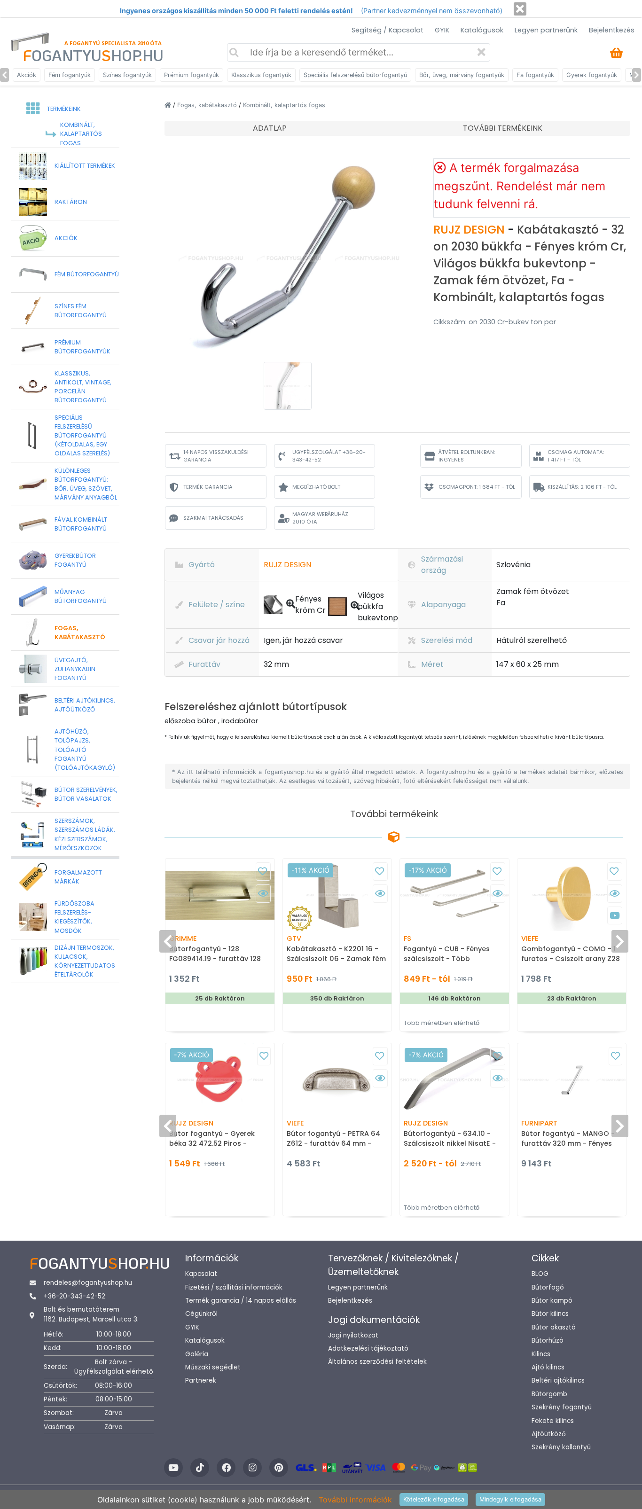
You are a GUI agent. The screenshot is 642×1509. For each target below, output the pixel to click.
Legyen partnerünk (546, 30)
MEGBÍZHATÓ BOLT (316, 487)
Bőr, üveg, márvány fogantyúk (461, 74)
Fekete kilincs (553, 1420)
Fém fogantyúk (69, 74)
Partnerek (200, 1380)
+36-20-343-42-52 (74, 1296)
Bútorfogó (548, 1287)
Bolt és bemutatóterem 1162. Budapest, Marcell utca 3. (91, 1314)
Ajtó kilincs (548, 1367)
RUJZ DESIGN (470, 229)
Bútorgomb (549, 1394)
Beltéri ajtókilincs (558, 1380)
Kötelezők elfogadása (433, 1499)
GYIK (442, 30)
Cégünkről (201, 1313)
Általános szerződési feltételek (377, 1361)
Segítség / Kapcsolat (387, 30)
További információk (355, 1499)
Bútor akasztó (554, 1327)
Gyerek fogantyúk (591, 74)
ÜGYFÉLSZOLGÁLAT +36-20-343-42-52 (329, 456)
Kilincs (541, 1354)
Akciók (26, 74)
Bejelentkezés (611, 30)
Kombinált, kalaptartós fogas (284, 105)
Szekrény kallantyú (561, 1447)
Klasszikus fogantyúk (261, 74)
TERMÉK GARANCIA (208, 487)
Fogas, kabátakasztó (208, 105)
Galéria (196, 1354)
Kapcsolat (201, 1273)
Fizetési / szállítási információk (233, 1287)
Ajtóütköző (549, 1434)
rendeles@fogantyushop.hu (88, 1282)
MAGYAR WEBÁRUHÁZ (320, 518)
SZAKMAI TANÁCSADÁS (213, 518)
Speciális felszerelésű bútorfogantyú (355, 74)
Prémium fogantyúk (191, 74)
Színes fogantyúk (127, 74)
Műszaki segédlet (213, 1367)
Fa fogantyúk (535, 74)
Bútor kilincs (550, 1313)
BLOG (540, 1273)
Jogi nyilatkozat (353, 1335)
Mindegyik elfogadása (510, 1499)
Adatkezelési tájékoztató (368, 1348)
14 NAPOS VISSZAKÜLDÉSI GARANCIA (216, 456)
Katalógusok (482, 30)
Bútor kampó (552, 1300)
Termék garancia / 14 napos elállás (240, 1300)
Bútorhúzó (548, 1340)
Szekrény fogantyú (562, 1407)
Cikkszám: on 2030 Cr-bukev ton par (494, 322)
